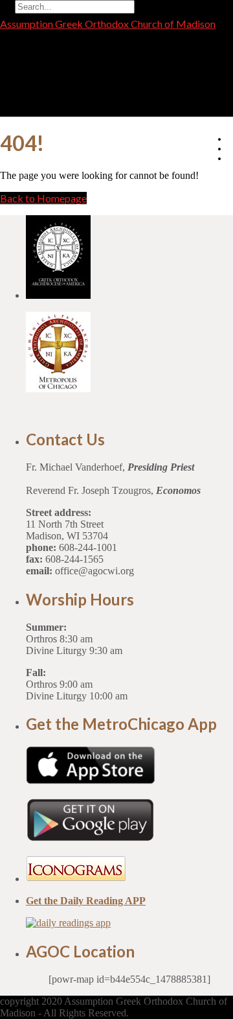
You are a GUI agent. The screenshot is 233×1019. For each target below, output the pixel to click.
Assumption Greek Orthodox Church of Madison (108, 24)
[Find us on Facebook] (230, 148)
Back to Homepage (43, 198)
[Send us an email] (230, 138)
